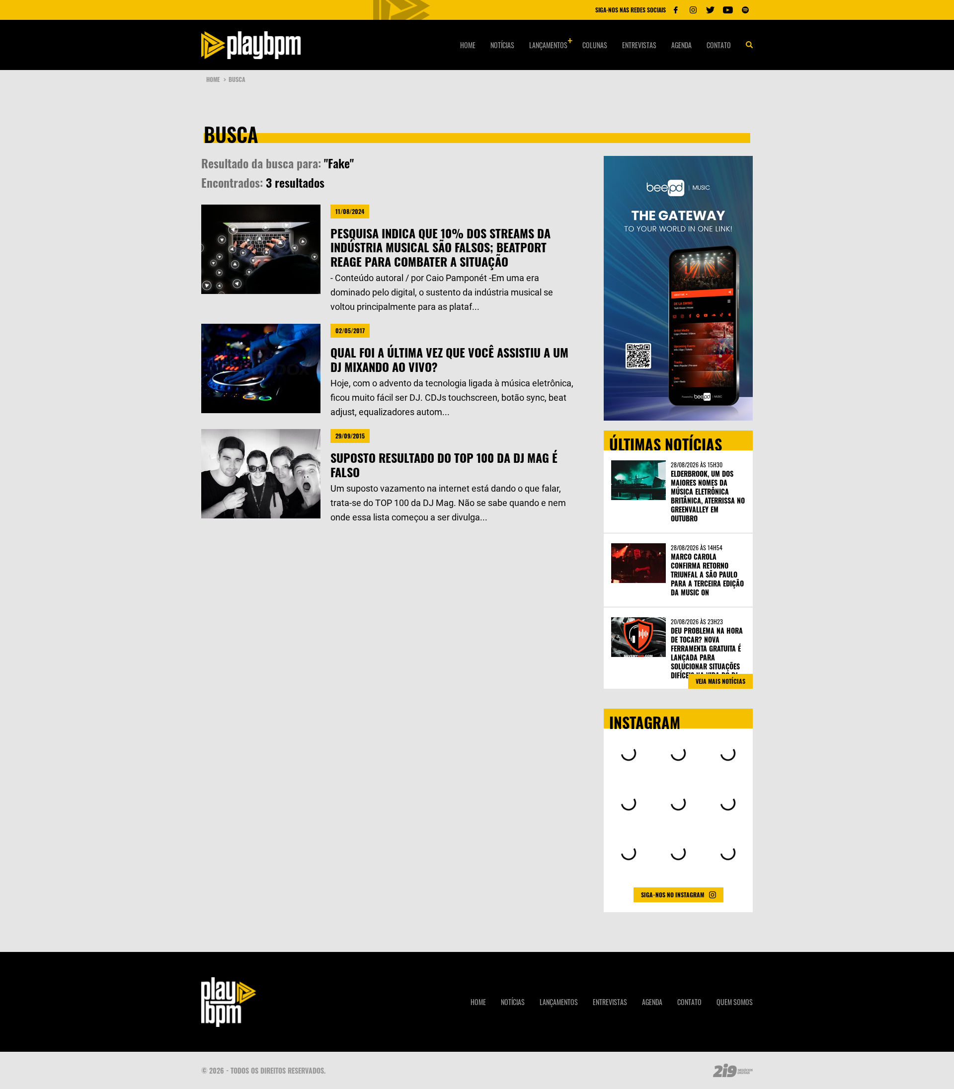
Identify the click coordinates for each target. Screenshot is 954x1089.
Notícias (502, 45)
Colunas (594, 45)
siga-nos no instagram (672, 894)
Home (468, 45)
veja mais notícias (720, 681)
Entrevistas (639, 45)
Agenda (681, 45)
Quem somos (734, 1002)
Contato (719, 45)
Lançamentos (548, 45)
